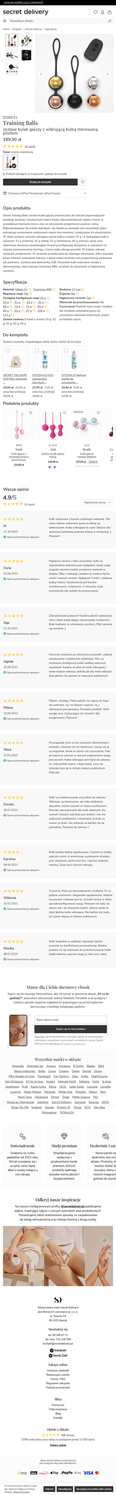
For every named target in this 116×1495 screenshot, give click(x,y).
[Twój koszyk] (111, 12)
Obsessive (41, 1097)
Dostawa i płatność (58, 1370)
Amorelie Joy (35, 1066)
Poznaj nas (58, 1405)
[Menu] (4, 20)
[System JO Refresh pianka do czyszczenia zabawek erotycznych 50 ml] (74, 359)
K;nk (25, 1087)
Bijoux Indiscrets (24, 1071)
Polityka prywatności (58, 1387)
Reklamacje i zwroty (58, 1375)
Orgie (65, 1097)
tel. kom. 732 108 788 (58, 1339)
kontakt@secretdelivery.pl (58, 1343)
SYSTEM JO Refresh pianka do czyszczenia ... (73, 378)
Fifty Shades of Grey (22, 1076)
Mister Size (65, 1092)
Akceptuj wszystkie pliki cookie (93, 1489)
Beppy (91, 1066)
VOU (87, 1107)
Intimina (84, 1082)
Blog (58, 1413)
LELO (62, 1087)
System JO (63, 1107)
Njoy (103, 1092)
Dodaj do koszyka (40, 182)
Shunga (94, 1102)
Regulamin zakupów (58, 1383)
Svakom (36, 1107)
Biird (101, 1066)
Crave (52, 1071)
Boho (41, 1071)
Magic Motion (32, 1092)
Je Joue (106, 1082)
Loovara (92, 1087)
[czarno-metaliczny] (10, 162)
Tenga (77, 1107)
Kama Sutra (38, 1087)
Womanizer (49, 1113)
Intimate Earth (67, 1082)
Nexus (93, 1092)
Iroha (95, 1082)
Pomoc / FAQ (58, 1379)
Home (6, 29)
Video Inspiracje (58, 1409)
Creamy (64, 1071)
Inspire (50, 1082)
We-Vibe (99, 1107)
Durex (98, 1071)
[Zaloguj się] (102, 12)
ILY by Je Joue (34, 1082)
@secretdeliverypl (73, 1206)
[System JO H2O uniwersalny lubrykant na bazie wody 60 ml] (45, 359)
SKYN (105, 1102)
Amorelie (18, 1066)
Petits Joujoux (81, 1097)
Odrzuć (49, 1489)
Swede (49, 1107)
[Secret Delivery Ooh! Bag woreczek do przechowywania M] (16, 359)
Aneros (51, 1066)
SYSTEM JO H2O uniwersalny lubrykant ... (42, 378)
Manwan (49, 1092)
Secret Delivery (62, 1102)
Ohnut (55, 1097)
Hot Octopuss (14, 1082)
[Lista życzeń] (95, 12)
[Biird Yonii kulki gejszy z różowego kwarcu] (19, 425)
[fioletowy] (50, 467)
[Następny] (108, 73)
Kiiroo (52, 1087)
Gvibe (84, 1076)
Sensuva (80, 1102)
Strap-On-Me (19, 1107)
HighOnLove (99, 1076)
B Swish (78, 1066)
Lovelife (105, 1087)
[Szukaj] (109, 21)
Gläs (75, 1076)
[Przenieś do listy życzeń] (82, 182)
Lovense (15, 1092)
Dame (75, 1071)
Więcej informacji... (21, 1492)
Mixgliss (81, 1092)
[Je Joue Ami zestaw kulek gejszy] (53, 425)
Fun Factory (61, 1076)
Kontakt (58, 1418)
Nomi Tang (25, 1097)
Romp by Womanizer (20, 1102)
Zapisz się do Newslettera (70, 1029)
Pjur (95, 1097)
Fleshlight (44, 1076)
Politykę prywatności (74, 1043)
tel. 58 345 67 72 (58, 1335)
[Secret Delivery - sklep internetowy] (25, 12)
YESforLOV (67, 1113)
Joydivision (12, 1087)
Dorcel (10, 117)
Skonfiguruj (64, 1489)
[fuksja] (55, 467)
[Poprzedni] (41, 73)
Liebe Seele (76, 1087)
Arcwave (64, 1066)
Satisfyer (43, 1102)
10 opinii (30, 146)
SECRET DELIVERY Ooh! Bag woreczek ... (15, 378)
